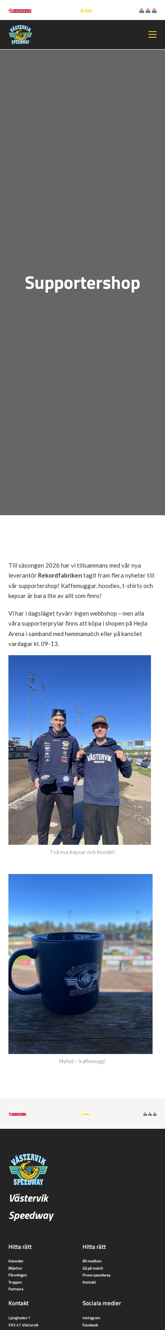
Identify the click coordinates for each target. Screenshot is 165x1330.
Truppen (15, 1282)
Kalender (16, 1261)
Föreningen (17, 1275)
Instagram (91, 1317)
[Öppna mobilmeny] (153, 34)
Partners (16, 1289)
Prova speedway (96, 1275)
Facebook (90, 1325)
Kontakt (89, 1282)
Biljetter (15, 1268)
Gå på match (92, 1268)
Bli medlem (91, 1261)
